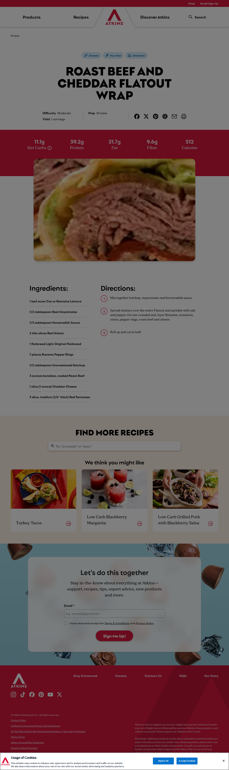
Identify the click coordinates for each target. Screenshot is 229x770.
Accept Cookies (187, 761)
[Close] (223, 760)
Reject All (163, 761)
